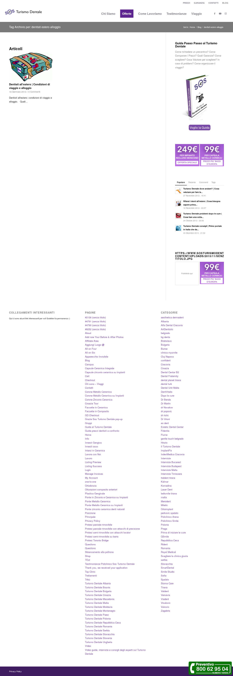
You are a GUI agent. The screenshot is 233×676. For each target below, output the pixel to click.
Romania (165, 548)
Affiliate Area (91, 341)
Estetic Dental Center (172, 427)
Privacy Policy (92, 520)
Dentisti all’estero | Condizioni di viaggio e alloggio (29, 86)
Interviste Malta (169, 470)
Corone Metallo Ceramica (98, 391)
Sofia (163, 575)
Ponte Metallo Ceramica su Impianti (104, 505)
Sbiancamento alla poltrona (99, 552)
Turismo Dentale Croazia (98, 595)
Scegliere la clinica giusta (174, 556)
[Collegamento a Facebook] (214, 13)
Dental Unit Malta (170, 387)
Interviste (166, 458)
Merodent (166, 501)
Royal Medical (168, 552)
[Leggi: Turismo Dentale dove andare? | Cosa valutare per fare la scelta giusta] (178, 190)
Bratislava (166, 341)
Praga (164, 528)
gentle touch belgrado (172, 438)
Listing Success (93, 466)
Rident (164, 544)
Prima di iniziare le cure (173, 532)
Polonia (165, 524)
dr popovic (166, 411)
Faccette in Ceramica (96, 407)
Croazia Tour (91, 403)
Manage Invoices (94, 473)
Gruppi (88, 423)
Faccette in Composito (97, 411)
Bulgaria (165, 344)
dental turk (166, 384)
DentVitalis (166, 391)
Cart (87, 376)
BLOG (225, 2)
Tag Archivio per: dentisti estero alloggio (35, 27)
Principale (90, 516)
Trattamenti (91, 575)
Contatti (89, 387)
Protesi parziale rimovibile (98, 524)
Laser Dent (166, 489)
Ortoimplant (167, 509)
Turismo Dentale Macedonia (99, 599)
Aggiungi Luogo (94, 344)
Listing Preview (93, 462)
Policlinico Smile (169, 520)
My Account (91, 477)
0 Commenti (34, 91)
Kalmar (164, 481)
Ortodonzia (90, 485)
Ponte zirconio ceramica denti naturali (105, 509)
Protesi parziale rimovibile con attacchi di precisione (112, 528)
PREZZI (186, 2)
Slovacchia (167, 564)
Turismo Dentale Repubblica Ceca (103, 622)
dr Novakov (167, 407)
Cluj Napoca (167, 356)
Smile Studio (167, 571)
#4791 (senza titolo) (95, 321)
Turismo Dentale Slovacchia (99, 634)
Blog (87, 360)
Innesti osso (91, 446)
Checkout (90, 380)
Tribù (87, 579)
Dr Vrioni (165, 419)
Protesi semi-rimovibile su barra (101, 536)
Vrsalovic (166, 603)
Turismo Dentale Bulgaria (98, 591)
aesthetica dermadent (172, 317)
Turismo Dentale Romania (98, 626)
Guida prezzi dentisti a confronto (102, 430)
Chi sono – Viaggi (94, 384)
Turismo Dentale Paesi (97, 614)
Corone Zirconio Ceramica (98, 399)
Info (87, 438)
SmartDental (167, 567)
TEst (87, 560)
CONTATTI (213, 2)
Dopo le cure (167, 395)
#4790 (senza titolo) (95, 325)
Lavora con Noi (93, 454)
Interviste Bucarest (171, 462)
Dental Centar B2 (170, 372)
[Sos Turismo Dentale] (23, 17)
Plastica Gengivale (95, 493)
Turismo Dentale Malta (97, 603)
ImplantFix (166, 450)
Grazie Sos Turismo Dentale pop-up (104, 419)
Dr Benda (166, 399)
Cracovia (165, 364)
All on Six (90, 352)
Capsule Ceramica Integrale (99, 368)
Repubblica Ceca (170, 540)
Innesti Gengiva (93, 442)
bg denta (165, 337)
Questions (90, 544)
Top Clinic (90, 571)
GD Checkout (92, 415)
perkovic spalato (169, 513)
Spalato (165, 579)
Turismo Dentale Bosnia (97, 587)
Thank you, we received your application (106, 567)
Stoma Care (167, 583)
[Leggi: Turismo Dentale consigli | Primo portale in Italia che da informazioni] (178, 228)
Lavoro (88, 458)
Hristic (164, 442)
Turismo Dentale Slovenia (98, 638)
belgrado (165, 333)
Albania (165, 321)
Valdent (165, 591)
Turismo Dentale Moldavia (98, 607)
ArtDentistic (167, 329)
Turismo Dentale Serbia (97, 630)
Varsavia (165, 595)
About (88, 333)
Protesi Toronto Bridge (96, 540)
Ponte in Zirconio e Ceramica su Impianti (106, 497)
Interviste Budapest (171, 466)
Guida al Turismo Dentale (98, 427)
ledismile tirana (169, 493)
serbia (164, 560)
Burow (164, 348)
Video (88, 646)
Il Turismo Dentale (170, 446)
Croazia (165, 368)
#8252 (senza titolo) (95, 329)
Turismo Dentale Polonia (98, 618)
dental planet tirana (171, 380)
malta (164, 497)
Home (88, 434)
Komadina (166, 485)
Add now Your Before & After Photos (104, 337)
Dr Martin (166, 403)
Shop (87, 556)
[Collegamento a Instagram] (225, 13)
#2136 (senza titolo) (95, 317)
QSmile (165, 536)
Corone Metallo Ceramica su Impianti (104, 395)
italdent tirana (168, 477)
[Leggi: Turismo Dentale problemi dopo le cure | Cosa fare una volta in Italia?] (178, 215)
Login (88, 470)
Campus (89, 364)
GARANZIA (199, 2)
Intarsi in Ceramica (95, 450)
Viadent (165, 599)
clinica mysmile (169, 352)
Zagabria (165, 610)
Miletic (164, 505)
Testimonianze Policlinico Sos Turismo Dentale (110, 564)
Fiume (164, 434)
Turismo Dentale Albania (98, 583)
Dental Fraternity (169, 376)
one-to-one (90, 481)
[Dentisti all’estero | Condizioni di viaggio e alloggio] (30, 67)
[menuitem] (186, 3)
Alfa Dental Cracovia (172, 325)
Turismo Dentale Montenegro (100, 610)
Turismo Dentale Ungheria (98, 642)
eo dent (165, 423)
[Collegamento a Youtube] (220, 13)
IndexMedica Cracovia (172, 454)
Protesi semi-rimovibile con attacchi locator (108, 532)
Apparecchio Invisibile (96, 356)
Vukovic (165, 607)
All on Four (90, 348)
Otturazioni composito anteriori (101, 489)
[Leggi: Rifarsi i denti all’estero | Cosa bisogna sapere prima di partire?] (178, 203)
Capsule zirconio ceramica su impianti (105, 372)
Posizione (90, 513)
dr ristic (165, 415)
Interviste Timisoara (171, 473)
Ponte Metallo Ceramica (97, 501)
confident (166, 360)
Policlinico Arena (170, 516)
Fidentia (165, 430)
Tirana (164, 587)
